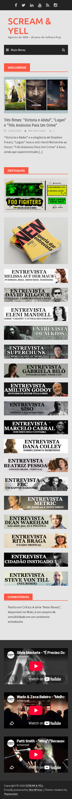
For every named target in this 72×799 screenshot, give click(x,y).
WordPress (35, 790)
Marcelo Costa (36, 130)
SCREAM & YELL (29, 25)
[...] (41, 152)
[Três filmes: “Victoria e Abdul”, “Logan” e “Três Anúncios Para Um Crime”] (36, 95)
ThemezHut (11, 794)
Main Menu (18, 50)
